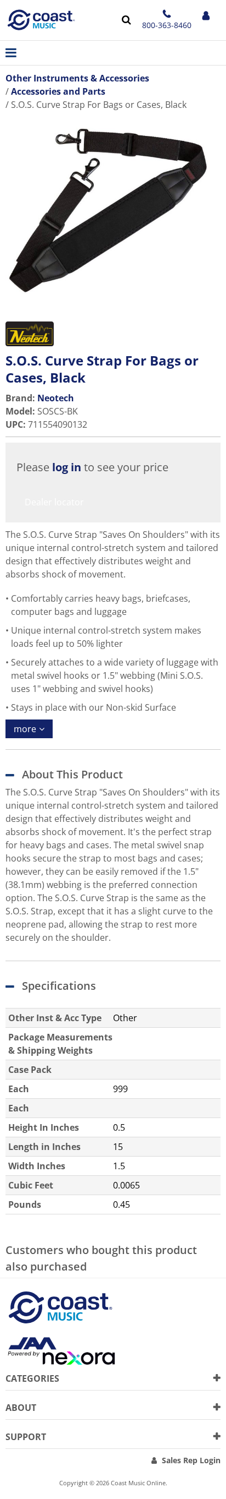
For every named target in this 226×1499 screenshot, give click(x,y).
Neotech (55, 398)
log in (66, 467)
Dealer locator (54, 502)
